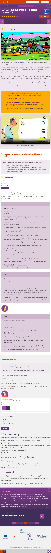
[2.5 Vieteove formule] (10, 16)
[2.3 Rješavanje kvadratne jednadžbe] (6, 16)
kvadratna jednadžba (6, 83)
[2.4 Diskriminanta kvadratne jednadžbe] (8, 16)
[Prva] (13, 523)
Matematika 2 (4, 6)
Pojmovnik (45, 2)
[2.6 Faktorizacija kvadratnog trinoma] (12, 16)
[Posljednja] (37, 523)
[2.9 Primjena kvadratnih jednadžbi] (18, 16)
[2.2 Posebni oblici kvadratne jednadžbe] (4, 16)
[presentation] (23, 64)
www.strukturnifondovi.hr (31, 544)
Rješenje (5, 188)
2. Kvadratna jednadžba (13, 6)
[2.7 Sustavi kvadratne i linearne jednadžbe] (14, 16)
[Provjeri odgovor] (4, 408)
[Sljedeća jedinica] (49, 21)
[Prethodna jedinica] (2, 21)
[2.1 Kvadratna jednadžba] (2, 16)
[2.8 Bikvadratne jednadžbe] (16, 16)
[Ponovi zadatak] (8, 408)
